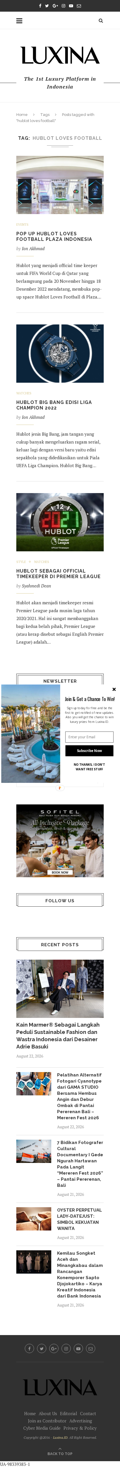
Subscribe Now (89, 750)
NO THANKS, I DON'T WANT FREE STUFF (89, 766)
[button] (90, 698)
